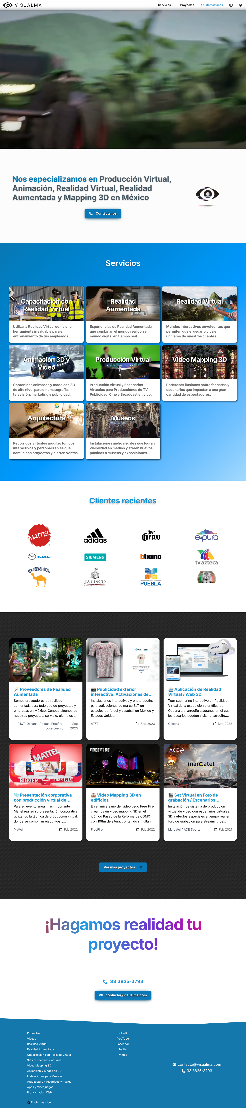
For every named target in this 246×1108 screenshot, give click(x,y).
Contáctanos (214, 5)
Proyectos (187, 5)
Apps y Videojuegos (40, 1087)
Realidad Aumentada (40, 1049)
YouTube (123, 1038)
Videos (31, 1038)
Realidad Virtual (37, 1044)
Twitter (123, 1049)
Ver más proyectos (120, 867)
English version (41, 1102)
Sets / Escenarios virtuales (44, 1060)
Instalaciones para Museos (44, 1076)
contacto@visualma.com (199, 1064)
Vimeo (123, 1054)
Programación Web (39, 1092)
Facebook (123, 1044)
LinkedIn (123, 1033)
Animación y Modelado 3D (44, 1070)
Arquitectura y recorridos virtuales (49, 1081)
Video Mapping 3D (39, 1065)
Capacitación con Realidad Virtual (49, 1054)
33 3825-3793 (126, 981)
